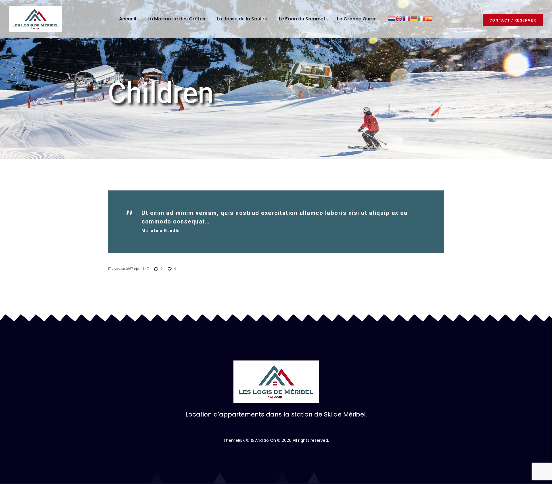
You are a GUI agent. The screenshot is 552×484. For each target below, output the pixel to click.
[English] (399, 18)
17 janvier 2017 (120, 268)
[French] (407, 18)
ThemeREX (234, 440)
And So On (265, 440)
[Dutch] (392, 18)
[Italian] (421, 18)
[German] (414, 18)
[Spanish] (429, 18)
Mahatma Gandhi (160, 231)
